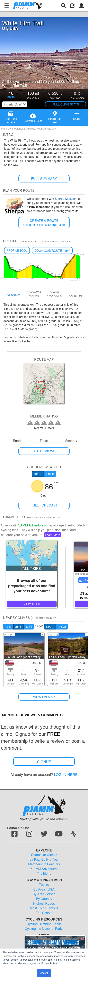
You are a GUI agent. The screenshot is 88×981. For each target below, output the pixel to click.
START (50, 626)
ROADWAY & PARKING (34, 293)
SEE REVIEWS (44, 451)
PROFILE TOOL (17, 250)
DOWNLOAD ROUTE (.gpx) (52, 250)
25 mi (18, 626)
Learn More (52, 535)
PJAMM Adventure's (31, 525)
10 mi (8, 626)
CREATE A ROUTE (44, 222)
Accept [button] (44, 972)
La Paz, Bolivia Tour (44, 859)
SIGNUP (44, 761)
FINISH (62, 626)
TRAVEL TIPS (74, 295)
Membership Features (44, 864)
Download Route (33, 120)
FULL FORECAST (44, 505)
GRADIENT (13, 295)
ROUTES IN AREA (55, 120)
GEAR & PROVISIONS (54, 293)
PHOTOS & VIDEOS (11, 120)
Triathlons (44, 873)
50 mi (29, 626)
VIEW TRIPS (32, 604)
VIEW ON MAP (44, 696)
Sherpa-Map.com (66, 199)
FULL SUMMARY (44, 178)
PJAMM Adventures (44, 869)
